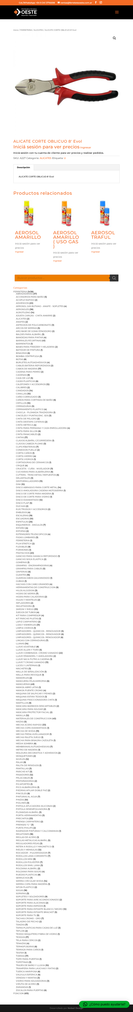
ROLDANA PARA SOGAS (28, 871)
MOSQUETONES (24, 756)
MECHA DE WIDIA (25, 731)
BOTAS (19, 359)
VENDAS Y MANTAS (26, 977)
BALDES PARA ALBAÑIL (28, 334)
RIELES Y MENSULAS (27, 849)
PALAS (19, 762)
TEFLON (20, 931)
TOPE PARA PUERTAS (27, 959)
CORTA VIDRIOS (24, 459)
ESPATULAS (22, 521)
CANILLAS (21, 393)
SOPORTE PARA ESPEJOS (29, 906)
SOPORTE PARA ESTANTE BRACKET (35, 912)
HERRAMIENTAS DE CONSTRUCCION (35, 587)
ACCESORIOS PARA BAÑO (30, 297)
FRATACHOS (22, 553)
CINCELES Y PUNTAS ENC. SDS (32, 415)
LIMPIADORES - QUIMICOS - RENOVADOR (38, 631)
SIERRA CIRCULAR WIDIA (29, 881)
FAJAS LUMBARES (25, 537)
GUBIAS (20, 581)
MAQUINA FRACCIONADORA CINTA (35, 699)
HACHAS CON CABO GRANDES (32, 584)
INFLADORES (23, 603)
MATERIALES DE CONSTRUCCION (34, 718)
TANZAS (20, 924)
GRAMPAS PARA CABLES (29, 568)
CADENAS (21, 375)
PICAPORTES (23, 784)
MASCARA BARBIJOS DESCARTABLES (36, 706)
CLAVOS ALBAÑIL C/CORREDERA (34, 440)
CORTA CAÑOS (24, 453)
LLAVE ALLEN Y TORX (27, 649)
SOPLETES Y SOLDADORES (30, 896)
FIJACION (18, 993)
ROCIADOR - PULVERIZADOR (31, 852)
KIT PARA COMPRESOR (28, 615)
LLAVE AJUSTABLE (26, 646)
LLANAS (20, 643)
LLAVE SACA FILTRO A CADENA (33, 659)
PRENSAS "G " (23, 824)
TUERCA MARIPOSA (26, 971)
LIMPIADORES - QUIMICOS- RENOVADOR (38, 637)
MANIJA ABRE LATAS (27, 687)
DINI (18, 484)
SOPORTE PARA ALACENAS (30, 902)
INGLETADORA (24, 606)
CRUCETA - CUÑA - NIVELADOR (33, 468)
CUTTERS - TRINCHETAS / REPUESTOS (36, 475)
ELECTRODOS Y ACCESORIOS (31, 509)
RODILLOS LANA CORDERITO (31, 856)
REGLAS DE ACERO (26, 837)
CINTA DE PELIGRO (26, 418)
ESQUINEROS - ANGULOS (29, 525)
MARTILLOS (22, 703)
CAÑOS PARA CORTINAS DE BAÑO (34, 400)
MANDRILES (22, 678)
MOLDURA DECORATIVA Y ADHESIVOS (36, 753)
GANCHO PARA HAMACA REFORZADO (36, 556)
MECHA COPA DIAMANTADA (31, 728)
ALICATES (38, 30)
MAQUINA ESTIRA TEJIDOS (30, 696)
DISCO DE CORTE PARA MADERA (33, 493)
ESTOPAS (21, 531)
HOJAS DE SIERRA (25, 593)
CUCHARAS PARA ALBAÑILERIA (33, 471)
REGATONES (22, 834)
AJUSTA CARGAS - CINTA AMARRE (34, 315)
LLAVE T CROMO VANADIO (30, 662)
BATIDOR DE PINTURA (28, 350)
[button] (114, 38)
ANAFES (20, 322)
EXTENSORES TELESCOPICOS (31, 534)
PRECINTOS (22, 818)
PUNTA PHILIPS (24, 828)
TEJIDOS (20, 937)
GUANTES (21, 575)
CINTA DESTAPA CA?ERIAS (30, 421)
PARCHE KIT (22, 771)
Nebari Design (75, 1008)
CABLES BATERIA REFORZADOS (33, 365)
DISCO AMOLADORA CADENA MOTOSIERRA (39, 490)
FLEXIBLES (21, 546)
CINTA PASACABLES (26, 434)
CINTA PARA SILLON (27, 431)
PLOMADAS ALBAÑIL (27, 812)
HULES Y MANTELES (26, 599)
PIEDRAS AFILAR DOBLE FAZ (31, 790)
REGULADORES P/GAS (27, 843)
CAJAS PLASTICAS (25, 381)
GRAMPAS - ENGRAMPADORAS (32, 565)
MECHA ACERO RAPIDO (29, 724)
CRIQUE (20, 465)
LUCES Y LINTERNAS (27, 665)
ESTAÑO (20, 528)
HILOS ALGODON (25, 590)
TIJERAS (20, 956)
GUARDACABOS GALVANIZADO (33, 578)
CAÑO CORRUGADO (27, 396)
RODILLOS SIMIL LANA (28, 865)
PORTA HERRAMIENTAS (29, 815)
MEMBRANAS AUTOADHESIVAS (33, 746)
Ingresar (85, 147)
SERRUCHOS (22, 877)
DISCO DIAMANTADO (27, 500)
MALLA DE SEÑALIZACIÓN (30, 671)
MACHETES (22, 668)
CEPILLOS (21, 403)
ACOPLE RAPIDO (25, 300)
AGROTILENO (23, 312)
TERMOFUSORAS (25, 946)
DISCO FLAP (22, 503)
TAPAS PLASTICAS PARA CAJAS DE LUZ (36, 927)
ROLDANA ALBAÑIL (26, 868)
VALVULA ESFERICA (26, 974)
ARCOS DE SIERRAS (26, 328)
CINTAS (20, 437)
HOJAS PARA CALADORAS (30, 596)
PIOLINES (21, 803)
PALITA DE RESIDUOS (27, 765)
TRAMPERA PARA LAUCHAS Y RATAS (35, 968)
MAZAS (20, 721)
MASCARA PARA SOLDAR (29, 709)
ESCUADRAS (22, 518)
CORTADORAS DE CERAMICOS (32, 462)
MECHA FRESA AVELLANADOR (32, 734)
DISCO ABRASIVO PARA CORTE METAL (36, 487)
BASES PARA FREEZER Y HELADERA (35, 346)
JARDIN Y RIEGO (25, 609)
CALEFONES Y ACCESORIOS (31, 384)
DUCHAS (20, 506)
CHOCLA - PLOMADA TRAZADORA (34, 412)
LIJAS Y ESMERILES (26, 624)
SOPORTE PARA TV (26, 915)
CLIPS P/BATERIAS (26, 446)
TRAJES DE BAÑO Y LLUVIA (30, 965)
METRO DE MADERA (27, 749)
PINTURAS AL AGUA (26, 796)
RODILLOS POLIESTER (27, 862)
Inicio (15, 30)
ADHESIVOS (22, 303)
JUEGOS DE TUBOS (26, 612)
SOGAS (19, 890)
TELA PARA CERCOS (26, 940)
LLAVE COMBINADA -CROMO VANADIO (37, 653)
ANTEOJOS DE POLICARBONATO (33, 325)
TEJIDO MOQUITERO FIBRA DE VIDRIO (36, 934)
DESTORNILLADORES (27, 481)
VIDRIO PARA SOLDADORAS (31, 981)
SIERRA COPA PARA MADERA (31, 884)
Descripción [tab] (23, 167)
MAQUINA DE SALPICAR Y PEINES (34, 693)
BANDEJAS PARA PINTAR (29, 337)
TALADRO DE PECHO (27, 921)
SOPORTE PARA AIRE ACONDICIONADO (37, 899)
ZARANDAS (22, 987)
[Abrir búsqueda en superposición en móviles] (66, 278)
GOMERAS (21, 562)
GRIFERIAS (22, 571)
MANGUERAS (23, 684)
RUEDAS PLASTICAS (26, 874)
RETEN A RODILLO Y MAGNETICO (33, 846)
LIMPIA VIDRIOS (24, 628)
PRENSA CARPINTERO (28, 821)
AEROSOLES (22, 309)
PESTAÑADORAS (25, 781)
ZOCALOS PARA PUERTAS (29, 990)
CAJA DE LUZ (23, 378)
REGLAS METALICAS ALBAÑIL (31, 840)
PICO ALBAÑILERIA (26, 787)
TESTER (20, 952)
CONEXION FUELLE (26, 450)
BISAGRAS (21, 353)
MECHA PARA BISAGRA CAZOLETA (34, 740)
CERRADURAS (23, 406)
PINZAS (20, 799)
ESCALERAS (22, 515)
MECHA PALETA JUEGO (28, 737)
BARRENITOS (23, 343)
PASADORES (22, 774)
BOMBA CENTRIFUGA (27, 356)
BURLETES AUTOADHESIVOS (31, 362)
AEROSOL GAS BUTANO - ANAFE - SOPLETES (39, 306)
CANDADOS (22, 390)
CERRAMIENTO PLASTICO (29, 409)
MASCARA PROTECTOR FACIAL (32, 712)
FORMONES (22, 550)
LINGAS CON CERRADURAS (30, 640)
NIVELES (20, 759)
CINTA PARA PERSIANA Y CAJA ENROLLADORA (41, 428)
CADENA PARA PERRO (28, 371)
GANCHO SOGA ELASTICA (29, 559)
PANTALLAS (22, 768)
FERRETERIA (26, 30)
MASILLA (20, 715)
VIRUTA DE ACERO (26, 984)
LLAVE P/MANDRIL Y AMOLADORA (34, 656)
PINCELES (21, 793)
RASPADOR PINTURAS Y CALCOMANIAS (37, 831)
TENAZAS (21, 943)
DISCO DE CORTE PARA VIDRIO (33, 496)
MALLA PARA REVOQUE (28, 674)
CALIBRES (21, 387)
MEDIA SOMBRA (24, 743)
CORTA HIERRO (24, 456)
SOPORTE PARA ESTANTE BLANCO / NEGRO (39, 909)
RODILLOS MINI (24, 859)
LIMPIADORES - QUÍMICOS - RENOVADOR (38, 634)
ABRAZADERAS (24, 293)
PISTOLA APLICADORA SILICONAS (34, 806)
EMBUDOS (21, 512)
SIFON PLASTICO (25, 887)
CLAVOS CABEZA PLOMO (29, 443)
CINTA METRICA (24, 425)
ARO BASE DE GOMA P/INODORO (33, 331)
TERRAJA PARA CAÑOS (28, 949)
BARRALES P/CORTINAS (28, 340)
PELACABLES (23, 778)
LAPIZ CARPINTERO (26, 621)
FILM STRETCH (24, 543)
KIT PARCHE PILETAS (27, 618)
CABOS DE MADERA (26, 368)
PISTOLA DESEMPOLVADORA (31, 809)
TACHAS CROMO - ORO (28, 918)
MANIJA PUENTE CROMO (29, 690)
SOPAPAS (21, 893)
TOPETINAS (22, 962)
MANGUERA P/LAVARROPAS (31, 681)
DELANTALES (23, 478)
